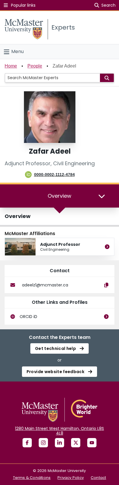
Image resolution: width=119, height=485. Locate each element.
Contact (98, 477)
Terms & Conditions (32, 477)
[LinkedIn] (59, 442)
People (34, 65)
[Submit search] (107, 78)
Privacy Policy (70, 477)
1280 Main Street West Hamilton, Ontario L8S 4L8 (59, 430)
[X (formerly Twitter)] (75, 442)
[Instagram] (43, 442)
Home (11, 65)
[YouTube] (91, 442)
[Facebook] (27, 442)
